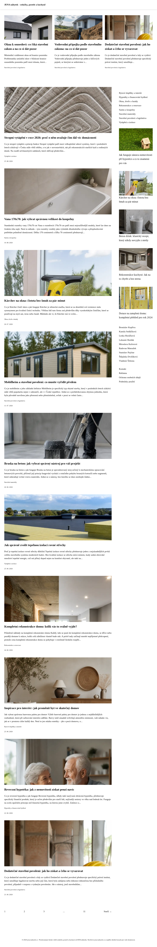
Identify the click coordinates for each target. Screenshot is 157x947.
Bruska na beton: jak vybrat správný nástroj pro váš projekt (42, 463)
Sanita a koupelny (10, 238)
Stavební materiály (10, 482)
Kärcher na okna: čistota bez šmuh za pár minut (34, 300)
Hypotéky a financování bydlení (15, 808)
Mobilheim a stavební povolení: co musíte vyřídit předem (40, 382)
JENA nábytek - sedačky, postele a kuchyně (25, 4)
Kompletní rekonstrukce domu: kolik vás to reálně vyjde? (40, 626)
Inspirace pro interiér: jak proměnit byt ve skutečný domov (41, 708)
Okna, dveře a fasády (11, 319)
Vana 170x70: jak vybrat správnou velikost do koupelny (39, 219)
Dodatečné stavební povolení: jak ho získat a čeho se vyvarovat (43, 871)
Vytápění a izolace (10, 156)
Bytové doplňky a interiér (12, 727)
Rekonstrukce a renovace (12, 645)
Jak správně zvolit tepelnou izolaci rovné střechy (35, 545)
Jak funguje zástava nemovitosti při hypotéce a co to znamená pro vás (135, 158)
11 (84, 911)
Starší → (108, 911)
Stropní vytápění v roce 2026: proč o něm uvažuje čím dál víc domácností (50, 137)
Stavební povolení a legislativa (14, 67)
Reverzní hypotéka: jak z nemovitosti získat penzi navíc (39, 789)
